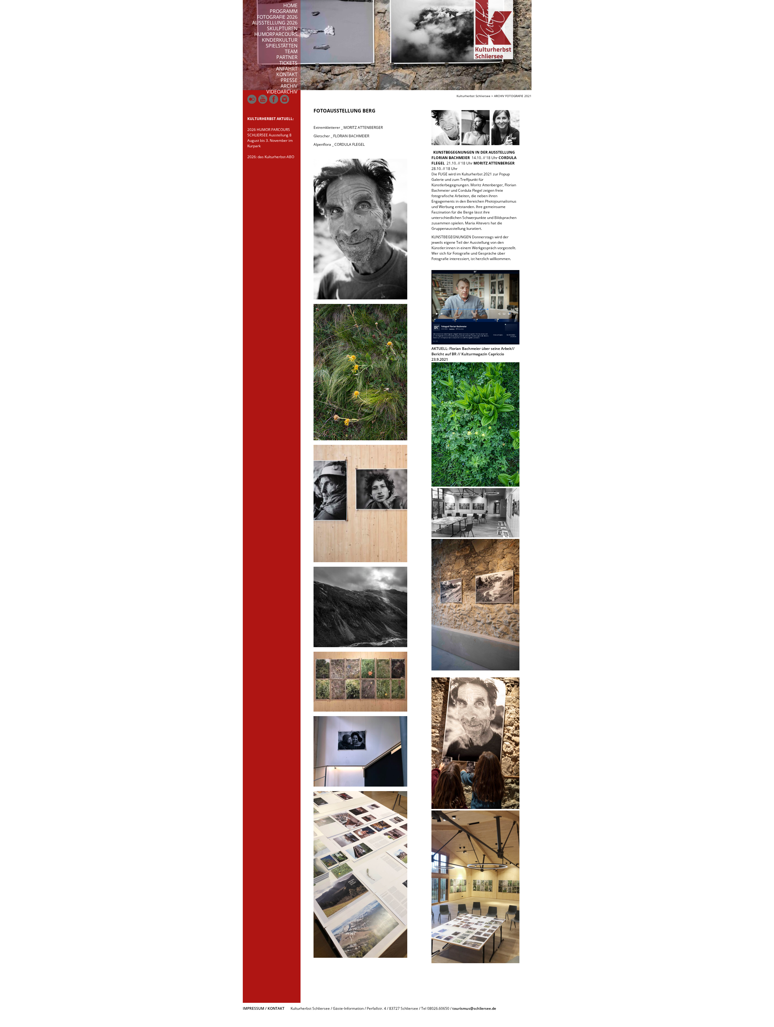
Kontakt (287, 74)
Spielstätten (282, 45)
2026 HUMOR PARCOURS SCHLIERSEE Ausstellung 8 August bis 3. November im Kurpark (270, 137)
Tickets (288, 63)
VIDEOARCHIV (282, 91)
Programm (284, 11)
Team (291, 51)
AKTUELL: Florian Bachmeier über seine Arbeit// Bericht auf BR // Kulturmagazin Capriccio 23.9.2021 (473, 354)
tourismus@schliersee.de (474, 1008)
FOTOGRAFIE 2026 (277, 17)
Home (290, 5)
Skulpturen (282, 28)
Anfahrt (287, 68)
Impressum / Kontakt (264, 1008)
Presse (289, 80)
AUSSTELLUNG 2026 (275, 22)
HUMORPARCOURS (276, 34)
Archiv (289, 86)
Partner (287, 57)
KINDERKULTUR (280, 40)
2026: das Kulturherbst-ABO (270, 156)
